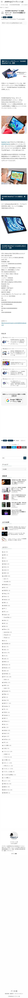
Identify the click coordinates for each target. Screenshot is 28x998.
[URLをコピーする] (24, 447)
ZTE (5, 742)
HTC (5, 611)
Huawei (4, 17)
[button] (3, 447)
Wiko (5, 727)
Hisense (6, 599)
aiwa (5, 560)
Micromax (6, 664)
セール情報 (7, 745)
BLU (5, 587)
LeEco (6, 649)
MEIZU (6, 661)
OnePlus (6, 682)
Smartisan (6, 706)
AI (4, 558)
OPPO (6, 685)
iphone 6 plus (8, 632)
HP (5, 608)
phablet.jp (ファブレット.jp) (14, 1)
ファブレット (8, 768)
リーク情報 (6, 777)
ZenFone (6, 739)
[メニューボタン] (1, 1)
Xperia (6, 736)
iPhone (6, 629)
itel (5, 640)
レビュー (6, 780)
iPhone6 (7, 637)
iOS (5, 623)
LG (5, 655)
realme (6, 688)
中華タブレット (8, 765)
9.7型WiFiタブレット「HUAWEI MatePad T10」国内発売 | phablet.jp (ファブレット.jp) (18, 373)
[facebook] (12, 853)
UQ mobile (7, 581)
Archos (6, 567)
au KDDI (6, 576)
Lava (5, 646)
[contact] (16, 853)
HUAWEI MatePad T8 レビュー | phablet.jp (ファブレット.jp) (18, 363)
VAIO (5, 718)
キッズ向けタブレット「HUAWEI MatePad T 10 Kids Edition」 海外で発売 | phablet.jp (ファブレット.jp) (18, 383)
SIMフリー (7, 703)
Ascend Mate (7, 617)
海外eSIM (6, 792)
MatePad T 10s (5, 142)
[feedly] (15, 991)
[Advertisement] (14, 41)
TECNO (6, 712)
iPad (5, 626)
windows (6, 730)
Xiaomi (6, 733)
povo (6, 578)
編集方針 (12, 993)
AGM (5, 554)
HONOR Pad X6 (5, 144)
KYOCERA (6, 643)
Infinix (5, 620)
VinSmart (6, 721)
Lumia (5, 658)
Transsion (6, 715)
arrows (6, 570)
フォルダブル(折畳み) (9, 774)
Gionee (6, 596)
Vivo (5, 724)
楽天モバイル (7, 789)
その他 (6, 748)
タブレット (10, 17)
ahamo (6, 679)
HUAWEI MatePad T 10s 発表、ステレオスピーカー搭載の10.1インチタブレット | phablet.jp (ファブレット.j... (18, 341)
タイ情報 (6, 760)
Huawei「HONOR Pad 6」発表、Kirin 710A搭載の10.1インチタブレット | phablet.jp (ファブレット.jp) (18, 353)
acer (5, 551)
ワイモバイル (8, 757)
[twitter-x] (14, 853)
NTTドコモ (7, 676)
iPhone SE (7, 634)
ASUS (6, 573)
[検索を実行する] (24, 458)
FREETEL (6, 590)
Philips (6, 694)
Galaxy (6, 593)
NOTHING (6, 673)
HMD (5, 602)
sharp (6, 700)
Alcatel (6, 564)
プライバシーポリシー (18, 993)
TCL (5, 709)
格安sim (6, 786)
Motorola (6, 667)
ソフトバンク (7, 751)
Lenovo (6, 652)
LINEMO (7, 754)
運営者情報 (7, 993)
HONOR (6, 605)
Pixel (5, 697)
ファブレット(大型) (8, 771)
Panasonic (6, 691)
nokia (6, 670)
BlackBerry (7, 584)
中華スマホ (7, 783)
